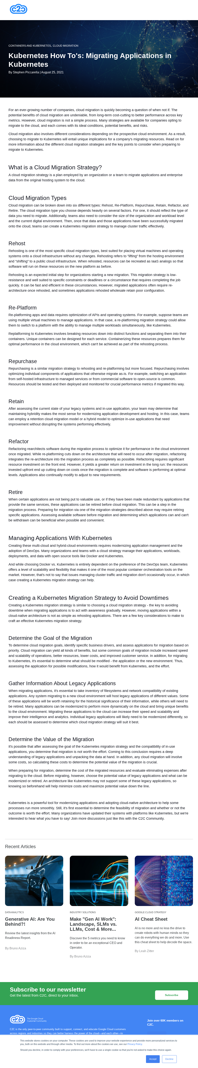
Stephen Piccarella (26, 72)
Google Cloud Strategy (150, 912)
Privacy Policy (134, 1044)
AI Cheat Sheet (151, 919)
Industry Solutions (83, 912)
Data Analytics (14, 912)
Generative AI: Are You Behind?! (30, 921)
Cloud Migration (65, 45)
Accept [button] (152, 1059)
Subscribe (171, 995)
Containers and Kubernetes (30, 45)
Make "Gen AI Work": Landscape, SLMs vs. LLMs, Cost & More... (93, 924)
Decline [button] (169, 1059)
